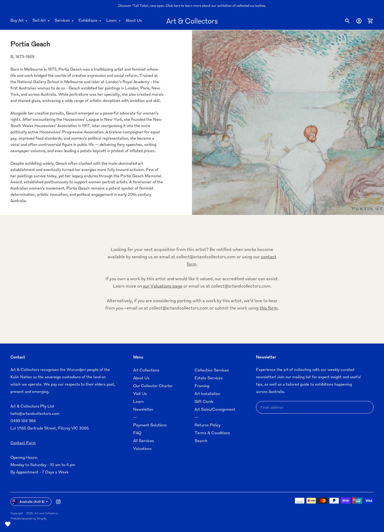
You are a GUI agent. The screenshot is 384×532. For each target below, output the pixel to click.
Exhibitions (88, 21)
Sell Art (39, 21)
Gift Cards (204, 402)
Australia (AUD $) (32, 502)
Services (62, 21)
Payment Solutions (150, 425)
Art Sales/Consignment (215, 410)
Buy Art (17, 21)
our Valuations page (162, 286)
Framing (202, 386)
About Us (134, 21)
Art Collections (146, 371)
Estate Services (209, 378)
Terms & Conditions (212, 433)
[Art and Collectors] (192, 21)
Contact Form (23, 443)
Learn (111, 21)
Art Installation (207, 394)
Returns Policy (207, 425)
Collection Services (212, 371)
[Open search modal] (347, 21)
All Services (143, 441)
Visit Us (140, 394)
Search (201, 441)
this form (269, 308)
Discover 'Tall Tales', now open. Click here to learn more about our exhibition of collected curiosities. (192, 6)
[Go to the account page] (359, 21)
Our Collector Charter (153, 386)
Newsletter (143, 410)
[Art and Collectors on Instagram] (58, 501)
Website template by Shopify (28, 518)
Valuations (142, 449)
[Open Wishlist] (8, 524)
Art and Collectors (46, 513)
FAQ (137, 433)
